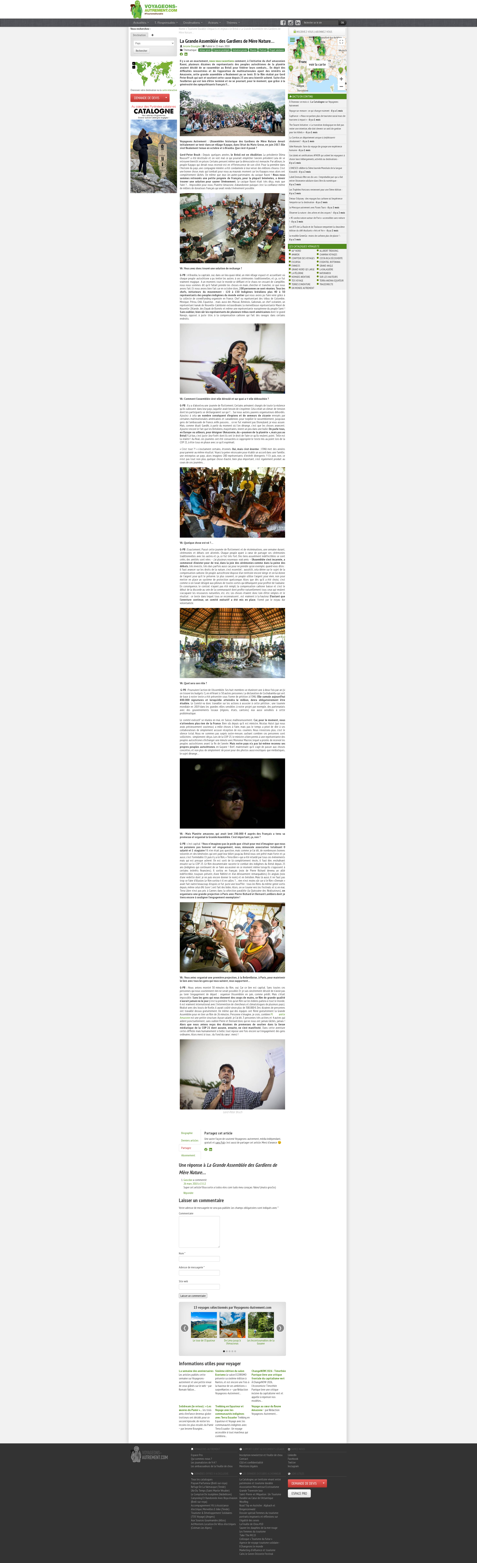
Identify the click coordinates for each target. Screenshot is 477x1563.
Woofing (243, 1501)
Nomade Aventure (301, 276)
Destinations (192, 22)
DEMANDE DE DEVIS (146, 97)
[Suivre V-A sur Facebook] (283, 23)
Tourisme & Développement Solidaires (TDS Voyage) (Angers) (211, 1514)
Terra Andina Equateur (332, 280)
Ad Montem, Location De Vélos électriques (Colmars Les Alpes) (213, 1526)
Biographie (187, 1133)
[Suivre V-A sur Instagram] (290, 23)
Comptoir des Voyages (303, 258)
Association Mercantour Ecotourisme (259, 1487)
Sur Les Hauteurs (329, 276)
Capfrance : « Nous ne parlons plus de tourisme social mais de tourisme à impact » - (317, 117)
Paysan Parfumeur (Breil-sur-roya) (209, 1483)
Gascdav (188, 1180)
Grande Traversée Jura (251, 1490)
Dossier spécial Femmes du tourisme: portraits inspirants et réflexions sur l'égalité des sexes (259, 1516)
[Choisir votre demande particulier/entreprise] (166, 98)
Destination (139, 35)
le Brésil (234, 29)
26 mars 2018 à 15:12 (195, 1183)
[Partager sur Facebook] (181, 54)
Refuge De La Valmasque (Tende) (208, 1487)
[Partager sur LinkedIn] (185, 54)
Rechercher (141, 50)
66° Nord (296, 250)
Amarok (296, 254)
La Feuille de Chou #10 (251, 1524)
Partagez (186, 1148)
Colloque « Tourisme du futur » (255, 1539)
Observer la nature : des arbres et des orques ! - (317, 212)
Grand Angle (326, 265)
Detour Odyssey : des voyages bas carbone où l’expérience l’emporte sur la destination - (315, 200)
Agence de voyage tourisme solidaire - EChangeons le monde (259, 1544)
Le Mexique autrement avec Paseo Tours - (314, 207)
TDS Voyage (297, 280)
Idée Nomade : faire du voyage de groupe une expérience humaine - (315, 148)
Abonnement (188, 1155)
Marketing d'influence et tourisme (257, 1550)
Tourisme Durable (196, 29)
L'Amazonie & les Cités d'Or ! (232, 1341)
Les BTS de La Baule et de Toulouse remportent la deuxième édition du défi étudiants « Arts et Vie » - (317, 228)
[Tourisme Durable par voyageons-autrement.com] (153, 9)
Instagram (293, 1466)
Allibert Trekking (329, 250)
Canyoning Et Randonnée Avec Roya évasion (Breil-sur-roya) (214, 1499)
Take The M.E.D (247, 1535)
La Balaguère (326, 269)
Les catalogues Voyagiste (304, 246)
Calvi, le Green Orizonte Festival (256, 1554)
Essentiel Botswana (330, 262)
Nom (182, 1253)
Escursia (296, 262)
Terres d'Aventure (301, 284)
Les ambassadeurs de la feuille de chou (212, 1466)
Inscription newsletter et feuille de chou (260, 1455)
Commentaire (186, 1213)
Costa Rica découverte (331, 258)
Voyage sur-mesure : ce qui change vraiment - (316, 110)
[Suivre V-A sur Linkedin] (297, 23)
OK (342, 22)
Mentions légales (248, 1466)
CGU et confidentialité (251, 1462)
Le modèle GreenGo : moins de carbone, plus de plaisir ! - (315, 237)
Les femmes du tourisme (252, 1531)
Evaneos (296, 265)
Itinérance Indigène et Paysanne (204, 1341)
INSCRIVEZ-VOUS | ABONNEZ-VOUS (314, 31)
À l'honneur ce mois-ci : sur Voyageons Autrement (313, 103)
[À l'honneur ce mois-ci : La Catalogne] (153, 148)
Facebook (293, 1458)
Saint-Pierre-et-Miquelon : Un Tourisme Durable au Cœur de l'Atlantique (260, 1496)
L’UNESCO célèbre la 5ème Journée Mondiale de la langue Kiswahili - (315, 169)
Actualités (140, 22)
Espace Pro (197, 1455)
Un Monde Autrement (303, 288)
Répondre (188, 1193)
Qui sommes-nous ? (201, 1458)
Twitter (292, 1462)
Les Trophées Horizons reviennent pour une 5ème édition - (315, 191)
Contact (243, 1458)
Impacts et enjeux (218, 29)
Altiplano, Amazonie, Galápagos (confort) (261, 1341)
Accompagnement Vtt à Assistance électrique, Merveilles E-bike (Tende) (210, 1507)
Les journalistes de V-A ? (204, 1462)
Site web (183, 1281)
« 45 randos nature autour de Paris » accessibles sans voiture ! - (317, 219)
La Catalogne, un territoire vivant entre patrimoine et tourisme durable (260, 1481)
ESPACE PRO (299, 1493)
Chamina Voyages (328, 254)
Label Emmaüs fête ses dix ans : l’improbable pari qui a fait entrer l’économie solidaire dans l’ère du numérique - (316, 180)
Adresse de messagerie (192, 1267)
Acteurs (213, 22)
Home (182, 29)
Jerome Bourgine (192, 46)
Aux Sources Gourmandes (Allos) (208, 1520)
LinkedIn (292, 1455)
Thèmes (232, 22)
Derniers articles (189, 1140)
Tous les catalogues (202, 1479)
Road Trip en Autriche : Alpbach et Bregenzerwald (257, 1507)
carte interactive (169, 90)
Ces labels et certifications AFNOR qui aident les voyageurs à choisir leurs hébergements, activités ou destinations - (317, 159)
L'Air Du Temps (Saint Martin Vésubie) (210, 1490)
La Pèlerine (297, 273)
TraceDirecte (326, 284)
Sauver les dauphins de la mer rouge (258, 1528)
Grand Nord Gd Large (303, 269)
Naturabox (325, 273)
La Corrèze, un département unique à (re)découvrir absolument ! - (312, 139)
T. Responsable (165, 22)
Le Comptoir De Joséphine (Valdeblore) (211, 1494)
